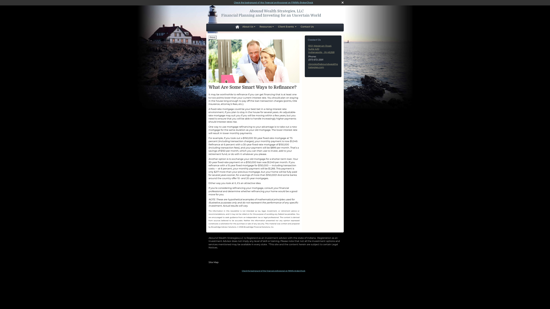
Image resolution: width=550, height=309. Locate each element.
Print (212, 37)
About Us (247, 26)
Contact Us (307, 26)
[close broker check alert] (342, 2)
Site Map (214, 262)
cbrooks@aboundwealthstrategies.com (323, 66)
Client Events (286, 26)
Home (237, 27)
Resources (266, 26)
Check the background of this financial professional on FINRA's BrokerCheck (273, 2)
